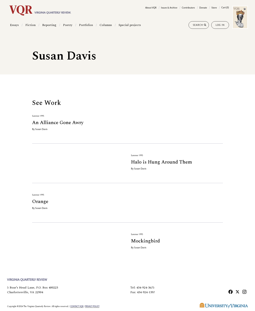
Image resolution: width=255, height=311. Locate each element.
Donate (203, 8)
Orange (40, 201)
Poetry (67, 25)
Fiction (30, 25)
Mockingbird (145, 241)
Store (214, 8)
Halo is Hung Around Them (161, 162)
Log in (220, 25)
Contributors (188, 8)
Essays (14, 25)
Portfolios (86, 25)
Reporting (49, 25)
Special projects (129, 25)
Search (198, 25)
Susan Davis (41, 129)
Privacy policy (92, 306)
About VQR (150, 8)
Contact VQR (76, 306)
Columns (106, 25)
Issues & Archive (169, 8)
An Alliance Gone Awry (57, 122)
